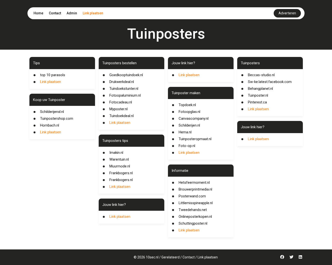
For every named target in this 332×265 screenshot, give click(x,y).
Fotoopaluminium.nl (125, 95)
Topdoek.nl (187, 105)
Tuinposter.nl (258, 95)
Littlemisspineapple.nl (196, 203)
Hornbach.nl (49, 125)
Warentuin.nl (119, 159)
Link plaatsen (93, 13)
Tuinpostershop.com (56, 118)
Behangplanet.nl (260, 88)
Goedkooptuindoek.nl (126, 75)
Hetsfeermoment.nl (194, 182)
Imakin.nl (116, 152)
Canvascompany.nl (194, 118)
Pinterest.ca (257, 102)
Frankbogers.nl (121, 173)
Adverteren (287, 13)
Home (38, 13)
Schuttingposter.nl (193, 223)
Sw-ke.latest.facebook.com (270, 82)
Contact (55, 13)
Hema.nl (185, 132)
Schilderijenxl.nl (52, 112)
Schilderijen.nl (189, 125)
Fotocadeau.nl (120, 102)
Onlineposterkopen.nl (195, 216)
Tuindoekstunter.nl (123, 88)
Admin (72, 13)
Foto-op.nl (187, 146)
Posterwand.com (192, 196)
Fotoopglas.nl (189, 112)
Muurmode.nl (119, 166)
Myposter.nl (118, 109)
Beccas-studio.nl (261, 75)
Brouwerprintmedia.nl (195, 189)
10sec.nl (152, 257)
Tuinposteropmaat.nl (195, 139)
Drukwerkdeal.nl (121, 82)
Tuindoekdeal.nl (121, 116)
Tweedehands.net (193, 210)
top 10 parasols (52, 75)
